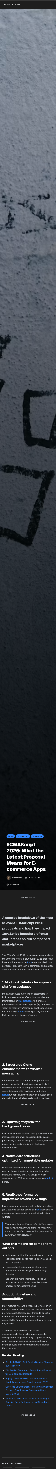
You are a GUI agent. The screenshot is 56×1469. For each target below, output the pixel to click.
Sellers (21, 1011)
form (29, 962)
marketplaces (25, 1000)
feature (5, 1094)
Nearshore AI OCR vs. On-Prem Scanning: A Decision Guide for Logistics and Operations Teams (27, 1402)
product (49, 1178)
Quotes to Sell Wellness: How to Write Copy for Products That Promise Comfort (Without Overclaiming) (29, 1390)
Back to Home (13, 4)
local (38, 1209)
